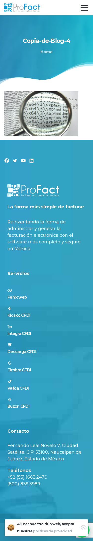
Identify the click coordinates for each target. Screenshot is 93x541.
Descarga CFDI (21, 351)
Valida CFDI (18, 388)
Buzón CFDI (18, 406)
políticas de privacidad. (52, 531)
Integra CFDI (19, 333)
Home (46, 51)
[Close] (83, 527)
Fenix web (17, 297)
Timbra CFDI (19, 370)
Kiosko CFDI (18, 315)
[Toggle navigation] (84, 7)
